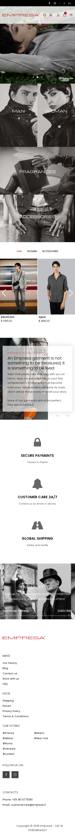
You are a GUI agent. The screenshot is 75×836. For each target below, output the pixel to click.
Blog (5, 668)
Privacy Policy (11, 711)
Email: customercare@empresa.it (24, 805)
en (69, 3)
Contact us (10, 673)
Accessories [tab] (50, 251)
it (64, 3)
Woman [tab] (32, 251)
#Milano (8, 738)
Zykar (4, 317)
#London (8, 754)
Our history (10, 663)
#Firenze (8, 733)
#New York (41, 738)
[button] (33, 77)
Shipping (8, 700)
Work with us (11, 678)
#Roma (8, 743)
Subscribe (65, 610)
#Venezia (9, 748)
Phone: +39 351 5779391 (18, 799)
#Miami (39, 733)
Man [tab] (19, 251)
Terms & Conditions (15, 716)
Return (7, 706)
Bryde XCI (45, 317)
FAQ (5, 684)
